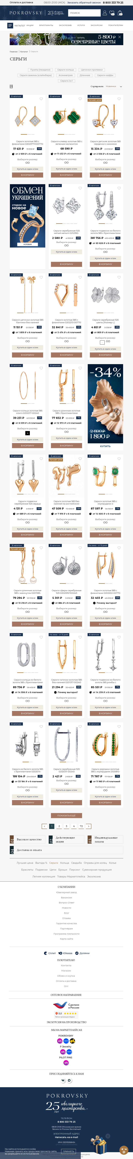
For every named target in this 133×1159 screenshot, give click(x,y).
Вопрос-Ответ (66, 902)
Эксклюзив (94, 876)
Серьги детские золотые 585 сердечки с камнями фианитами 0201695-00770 (105, 143)
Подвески (41, 869)
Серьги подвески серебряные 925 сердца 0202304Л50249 (27, 502)
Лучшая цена (25, 862)
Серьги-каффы (105, 75)
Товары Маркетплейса (71, 876)
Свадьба (76, 862)
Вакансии (66, 897)
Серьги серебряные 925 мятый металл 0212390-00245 (67, 232)
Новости (66, 908)
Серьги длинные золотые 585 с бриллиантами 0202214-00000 (66, 412)
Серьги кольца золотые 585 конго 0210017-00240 (27, 411)
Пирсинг (74, 869)
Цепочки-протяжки (92, 69)
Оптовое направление (66, 995)
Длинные (85, 75)
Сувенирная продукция (97, 869)
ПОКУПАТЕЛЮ (66, 960)
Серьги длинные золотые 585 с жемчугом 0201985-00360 (27, 592)
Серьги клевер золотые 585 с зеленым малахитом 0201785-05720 (66, 143)
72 (81, 826)
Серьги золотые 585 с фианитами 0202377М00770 (27, 142)
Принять (68, 1151)
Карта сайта (66, 939)
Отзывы (66, 918)
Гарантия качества (66, 923)
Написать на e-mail (66, 1137)
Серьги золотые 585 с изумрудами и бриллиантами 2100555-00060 (105, 502)
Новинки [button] (111, 86)
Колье (112, 862)
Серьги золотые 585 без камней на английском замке (66, 502)
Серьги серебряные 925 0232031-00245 (67, 770)
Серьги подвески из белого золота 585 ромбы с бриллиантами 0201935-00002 (106, 681)
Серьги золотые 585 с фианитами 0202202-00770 (105, 591)
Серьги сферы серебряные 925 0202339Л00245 (66, 591)
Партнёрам (66, 928)
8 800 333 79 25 (113, 2)
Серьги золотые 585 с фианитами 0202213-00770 (66, 321)
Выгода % (41, 862)
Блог (66, 913)
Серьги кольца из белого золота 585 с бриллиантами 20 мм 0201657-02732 (28, 681)
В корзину (27, 175)
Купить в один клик (27, 169)
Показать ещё (66, 815)
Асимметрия (66, 75)
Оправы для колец (95, 862)
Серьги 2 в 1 (66, 80)
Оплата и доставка (21, 2)
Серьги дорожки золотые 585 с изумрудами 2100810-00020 (105, 770)
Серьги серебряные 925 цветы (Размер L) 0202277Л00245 (105, 321)
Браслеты (27, 869)
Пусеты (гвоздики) (40, 69)
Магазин (66, 970)
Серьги (53, 862)
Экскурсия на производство (66, 1022)
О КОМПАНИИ (66, 887)
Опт (66, 986)
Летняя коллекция (43, 876)
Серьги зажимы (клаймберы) (36, 75)
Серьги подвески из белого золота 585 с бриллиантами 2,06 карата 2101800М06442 (105, 232)
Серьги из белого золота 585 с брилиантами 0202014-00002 (27, 770)
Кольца (64, 862)
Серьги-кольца (65, 69)
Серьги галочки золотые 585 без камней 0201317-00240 (66, 681)
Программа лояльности (66, 934)
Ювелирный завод (66, 892)
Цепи (53, 869)
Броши (62, 869)
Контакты (66, 965)
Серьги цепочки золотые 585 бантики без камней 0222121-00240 (27, 321)
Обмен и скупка (66, 976)
